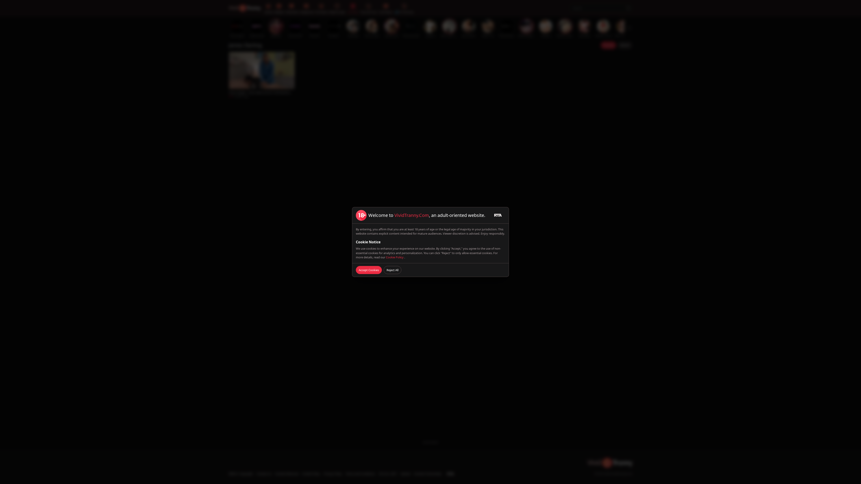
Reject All (392, 270)
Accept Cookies (369, 270)
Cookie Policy (395, 257)
